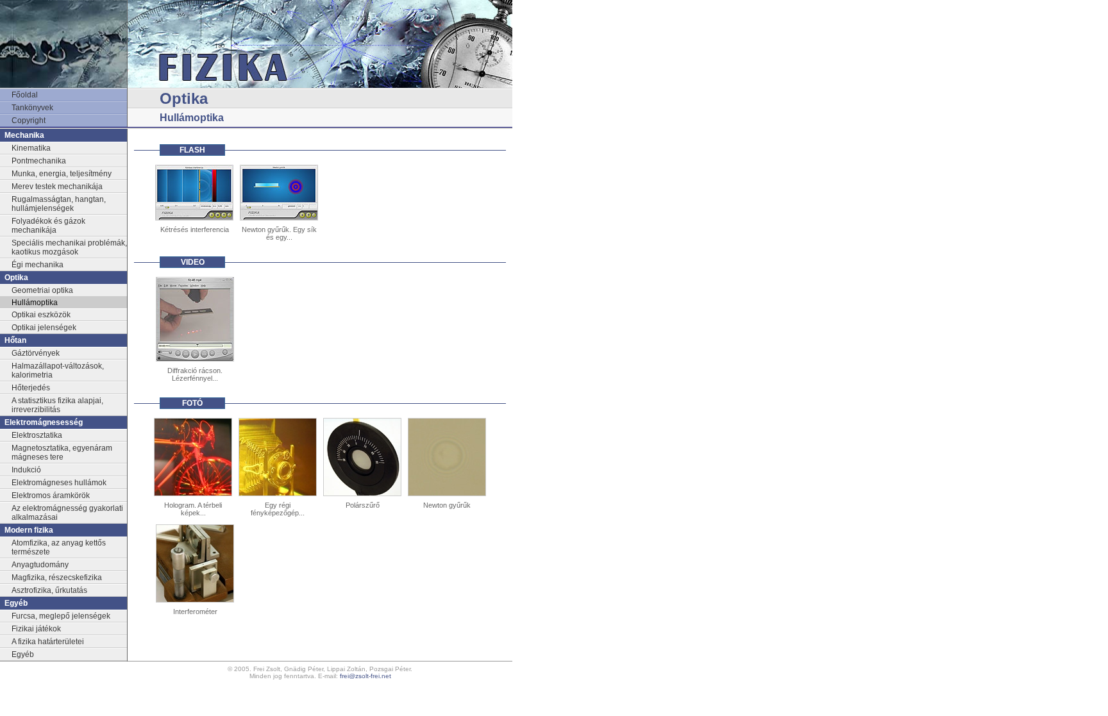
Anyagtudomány (40, 564)
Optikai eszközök (41, 314)
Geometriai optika (42, 290)
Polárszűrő (363, 505)
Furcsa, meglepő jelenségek (61, 616)
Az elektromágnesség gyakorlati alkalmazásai (67, 513)
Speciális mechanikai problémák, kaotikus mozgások (69, 247)
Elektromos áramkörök (51, 495)
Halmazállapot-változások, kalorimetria (58, 370)
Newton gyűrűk (447, 505)
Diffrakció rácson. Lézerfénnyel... (194, 374)
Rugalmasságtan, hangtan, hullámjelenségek (59, 204)
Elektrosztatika (37, 435)
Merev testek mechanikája (57, 186)
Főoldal (25, 94)
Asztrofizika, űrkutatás (49, 590)
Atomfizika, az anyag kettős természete (59, 547)
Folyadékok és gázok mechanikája (48, 226)
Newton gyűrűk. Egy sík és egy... (279, 233)
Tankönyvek (32, 107)
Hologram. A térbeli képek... (193, 509)
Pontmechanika (39, 160)
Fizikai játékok (36, 628)
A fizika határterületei (48, 641)
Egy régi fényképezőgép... (278, 509)
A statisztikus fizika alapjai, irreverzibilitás (57, 405)
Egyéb (23, 654)
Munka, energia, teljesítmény (62, 173)
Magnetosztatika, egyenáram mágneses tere (62, 453)
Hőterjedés (31, 387)
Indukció (26, 469)
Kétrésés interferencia (194, 229)
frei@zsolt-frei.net (365, 675)
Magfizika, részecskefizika (57, 577)
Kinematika (31, 148)
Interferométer (195, 611)
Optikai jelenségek (44, 327)
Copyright (29, 120)
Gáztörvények (36, 353)
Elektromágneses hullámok (59, 482)
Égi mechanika (37, 264)
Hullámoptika (35, 302)
